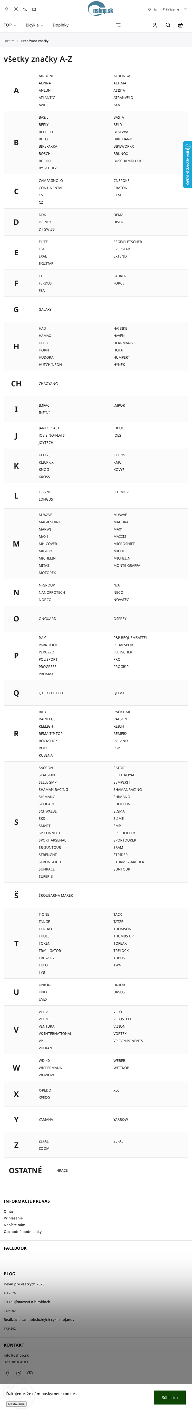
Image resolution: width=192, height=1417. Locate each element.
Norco (45, 599)
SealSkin (47, 775)
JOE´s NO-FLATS (52, 435)
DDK (42, 214)
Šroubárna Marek (56, 895)
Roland (121, 740)
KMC (117, 462)
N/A (117, 585)
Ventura (46, 1026)
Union (45, 984)
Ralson (120, 719)
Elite (43, 241)
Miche (119, 551)
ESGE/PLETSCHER (128, 241)
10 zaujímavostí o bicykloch (27, 1301)
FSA (42, 290)
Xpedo (44, 1097)
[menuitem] (12, 25)
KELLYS (119, 455)
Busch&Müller (127, 160)
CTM (117, 195)
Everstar (122, 249)
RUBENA (46, 755)
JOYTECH (46, 442)
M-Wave (120, 514)
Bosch (44, 153)
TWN (118, 965)
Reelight (47, 726)
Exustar (46, 263)
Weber (119, 1060)
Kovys (119, 469)
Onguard (47, 618)
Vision (120, 1026)
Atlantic (47, 97)
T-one (44, 914)
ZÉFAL (43, 1141)
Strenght (48, 854)
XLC (117, 1090)
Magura (121, 522)
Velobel (46, 1019)
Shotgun (122, 804)
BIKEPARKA (48, 146)
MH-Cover (48, 543)
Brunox (121, 153)
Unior (119, 984)
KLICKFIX (46, 462)
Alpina (45, 83)
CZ (41, 202)
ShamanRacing (128, 789)
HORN (44, 350)
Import (120, 405)
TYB (42, 972)
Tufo (43, 965)
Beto (43, 139)
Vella (43, 1011)
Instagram (16, 9)
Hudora (46, 357)
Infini (44, 412)
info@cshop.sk (16, 1355)
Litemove (122, 492)
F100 (42, 276)
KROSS (44, 476)
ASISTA (119, 90)
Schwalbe (48, 811)
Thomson (123, 928)
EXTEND (120, 256)
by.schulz (48, 168)
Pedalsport (124, 644)
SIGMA (119, 811)
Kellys (44, 455)
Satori (120, 767)
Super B (46, 876)
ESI (41, 249)
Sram (118, 847)
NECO (118, 592)
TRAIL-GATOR (50, 950)
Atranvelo (123, 97)
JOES (117, 435)
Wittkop (121, 1067)
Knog (44, 469)
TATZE (118, 921)
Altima (120, 83)
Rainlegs (47, 719)
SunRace (47, 869)
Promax (46, 673)
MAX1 (118, 529)
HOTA (118, 350)
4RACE (62, 1170)
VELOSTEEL (123, 1019)
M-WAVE (45, 514)
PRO (117, 659)
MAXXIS (120, 536)
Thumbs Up (124, 936)
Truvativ (46, 957)
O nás (152, 9)
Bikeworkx (124, 146)
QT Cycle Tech (51, 692)
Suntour (122, 869)
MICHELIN (122, 558)
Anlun (45, 90)
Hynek (119, 364)
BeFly (43, 124)
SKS (42, 818)
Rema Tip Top (50, 733)
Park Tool (48, 644)
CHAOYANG (48, 383)
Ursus (119, 992)
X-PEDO (45, 1090)
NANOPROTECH (52, 592)
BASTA (119, 117)
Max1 (43, 536)
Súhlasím (170, 1397)
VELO (118, 1011)
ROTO (43, 748)
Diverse (121, 222)
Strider (121, 854)
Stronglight (51, 861)
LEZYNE (45, 492)
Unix (43, 992)
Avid (42, 104)
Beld (118, 124)
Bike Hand (123, 139)
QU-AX (119, 692)
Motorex (47, 572)
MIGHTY (45, 551)
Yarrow (121, 1119)
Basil (43, 117)
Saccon (46, 767)
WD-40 (44, 1060)
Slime (119, 818)
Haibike (120, 328)
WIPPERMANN (50, 1067)
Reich (119, 726)
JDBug (119, 428)
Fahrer (120, 276)
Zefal (118, 1141)
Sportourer (125, 840)
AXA (117, 104)
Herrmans (123, 342)
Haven (119, 335)
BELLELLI (46, 131)
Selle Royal (124, 775)
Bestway (121, 131)
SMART (44, 825)
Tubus (119, 957)
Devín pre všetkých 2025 (24, 1284)
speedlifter (124, 833)
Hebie (44, 342)
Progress (47, 666)
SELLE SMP (47, 782)
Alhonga (122, 75)
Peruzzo (46, 652)
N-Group (47, 585)
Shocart (47, 804)
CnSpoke (122, 180)
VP (41, 1040)
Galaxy (45, 309)
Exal (43, 256)
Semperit (122, 782)
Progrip (121, 666)
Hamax (45, 335)
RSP (117, 748)
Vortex (120, 1033)
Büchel (45, 160)
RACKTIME (122, 711)
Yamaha (46, 1119)
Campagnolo (51, 180)
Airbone (46, 75)
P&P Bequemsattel (131, 637)
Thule (44, 936)
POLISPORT (48, 659)
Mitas (44, 565)
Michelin (47, 558)
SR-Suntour (50, 847)
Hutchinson (50, 364)
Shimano (47, 796)
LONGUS (46, 499)
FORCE (119, 283)
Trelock (121, 950)
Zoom (44, 1148)
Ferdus (45, 283)
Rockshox (48, 740)
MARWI (45, 529)
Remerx (120, 733)
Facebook (6, 9)
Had (42, 328)
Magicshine (50, 522)
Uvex (43, 999)
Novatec (121, 599)
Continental (51, 187)
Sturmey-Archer (129, 861)
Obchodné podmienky (23, 1231)
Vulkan (45, 1048)
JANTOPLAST (49, 428)
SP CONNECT (49, 833)
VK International (55, 1033)
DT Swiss (47, 229)
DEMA (119, 214)
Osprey (120, 618)
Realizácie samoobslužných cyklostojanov (39, 1319)
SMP (117, 825)
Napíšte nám (14, 1224)
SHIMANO (122, 796)
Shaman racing (53, 789)
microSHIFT (124, 543)
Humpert (122, 357)
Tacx (118, 914)
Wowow (46, 1075)
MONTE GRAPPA (127, 565)
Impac (44, 405)
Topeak (120, 943)
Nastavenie (16, 1404)
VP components (128, 1040)
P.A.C (42, 637)
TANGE (44, 921)
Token (44, 943)
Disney (45, 222)
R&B (42, 711)
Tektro (45, 928)
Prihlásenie (171, 9)
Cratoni (121, 187)
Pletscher (123, 652)
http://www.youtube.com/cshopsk (30, 1373)
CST (42, 195)
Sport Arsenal (52, 840)
